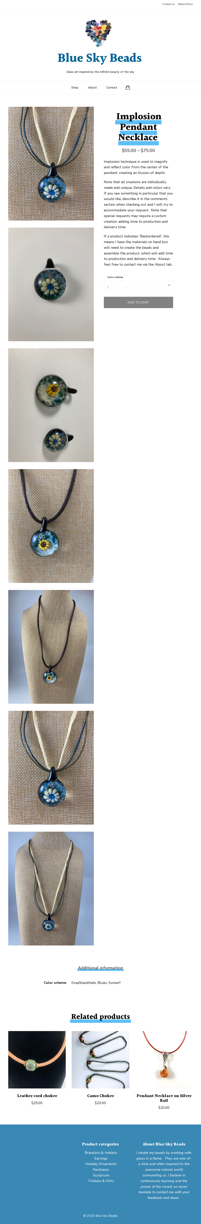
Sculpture (101, 1175)
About (92, 87)
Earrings (101, 1158)
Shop (74, 87)
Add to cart (138, 302)
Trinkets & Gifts (101, 1181)
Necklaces (101, 1169)
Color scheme (115, 277)
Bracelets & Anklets (101, 1152)
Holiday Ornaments (101, 1164)
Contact (111, 87)
